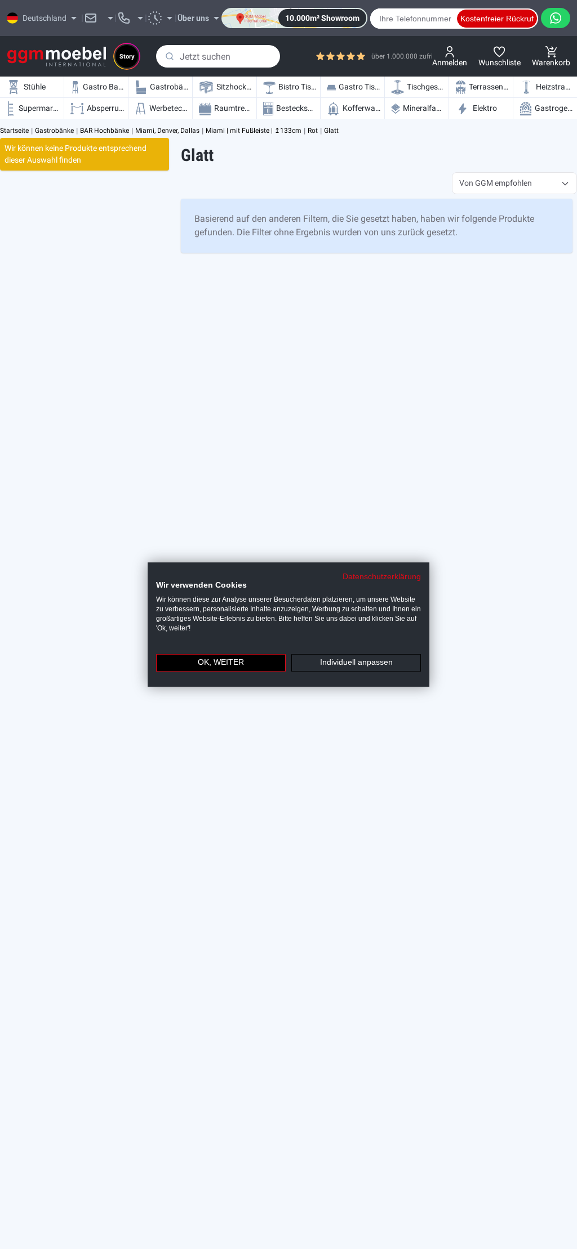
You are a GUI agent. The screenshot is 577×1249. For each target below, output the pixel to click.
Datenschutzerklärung (382, 576)
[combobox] (218, 56)
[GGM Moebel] (56, 56)
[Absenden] (169, 56)
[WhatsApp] (555, 18)
